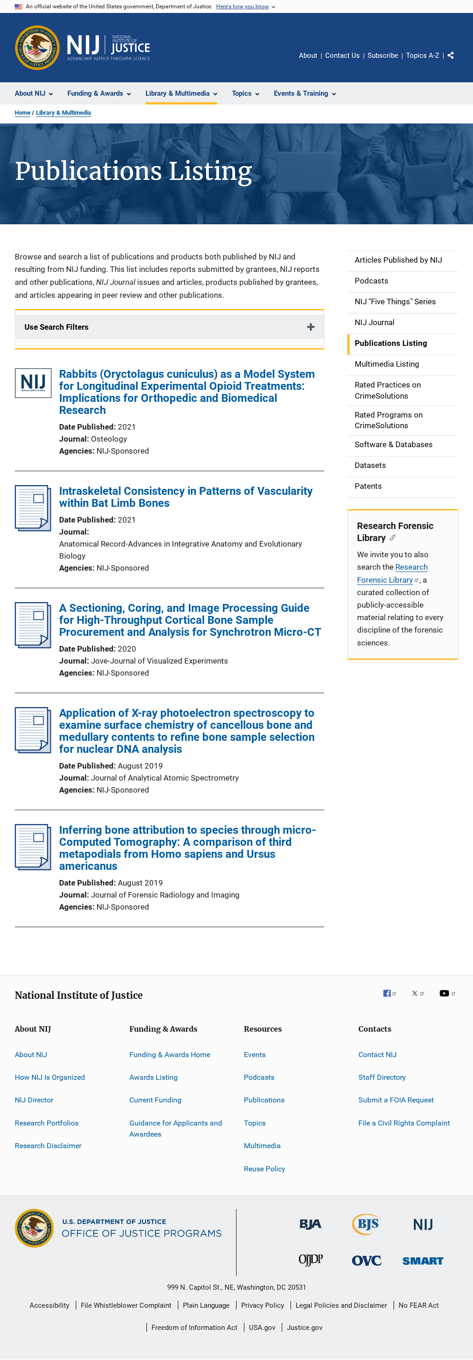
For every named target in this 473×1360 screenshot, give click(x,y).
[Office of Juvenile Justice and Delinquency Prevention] (311, 1268)
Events (255, 1054)
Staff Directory (382, 1077)
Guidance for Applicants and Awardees (175, 1128)
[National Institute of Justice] (423, 1232)
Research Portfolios (47, 1123)
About (308, 55)
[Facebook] (393, 1000)
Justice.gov (304, 1327)
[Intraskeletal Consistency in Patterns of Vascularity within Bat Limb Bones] (33, 528)
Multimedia (262, 1145)
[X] (421, 1000)
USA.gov (262, 1327)
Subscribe (383, 55)
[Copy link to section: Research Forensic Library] (390, 537)
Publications (264, 1099)
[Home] (108, 47)
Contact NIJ (377, 1054)
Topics (255, 1123)
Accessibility (49, 1305)
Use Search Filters (56, 327)
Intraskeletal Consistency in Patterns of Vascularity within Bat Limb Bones (186, 497)
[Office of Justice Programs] (37, 47)
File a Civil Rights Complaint (404, 1123)
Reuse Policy (264, 1168)
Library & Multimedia (63, 112)
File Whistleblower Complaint (126, 1305)
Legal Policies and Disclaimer (341, 1305)
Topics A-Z (422, 55)
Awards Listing (153, 1077)
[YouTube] (449, 1000)
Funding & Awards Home (169, 1054)
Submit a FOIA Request (396, 1099)
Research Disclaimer (48, 1145)
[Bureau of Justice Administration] (310, 1231)
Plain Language (206, 1305)
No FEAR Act (419, 1305)
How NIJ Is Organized (50, 1077)
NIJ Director (34, 1099)
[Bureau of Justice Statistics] (367, 1237)
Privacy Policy (262, 1305)
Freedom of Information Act (194, 1327)
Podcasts (259, 1077)
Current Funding (155, 1099)
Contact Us (342, 55)
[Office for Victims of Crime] (367, 1267)
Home (22, 112)
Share (458, 62)
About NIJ (31, 1054)
